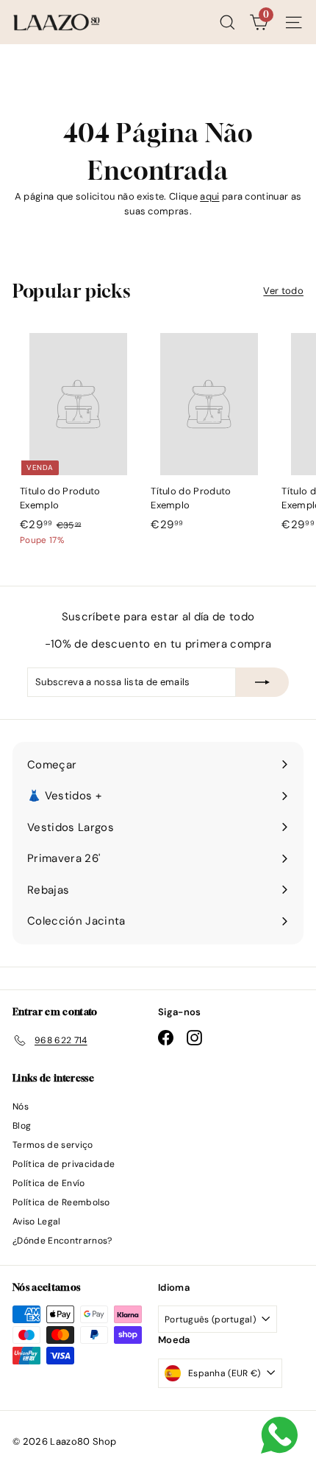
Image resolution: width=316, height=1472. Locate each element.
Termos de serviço (52, 1145)
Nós (20, 1106)
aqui (209, 196)
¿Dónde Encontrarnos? (62, 1241)
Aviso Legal (36, 1221)
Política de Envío (48, 1183)
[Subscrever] (262, 682)
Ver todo (283, 290)
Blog (21, 1126)
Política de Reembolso (61, 1202)
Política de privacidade (63, 1164)
